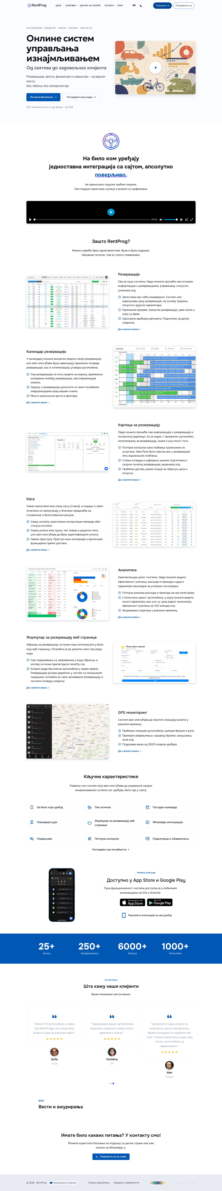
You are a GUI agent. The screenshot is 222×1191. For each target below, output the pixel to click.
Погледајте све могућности (109, 849)
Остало (109, 5)
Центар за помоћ (90, 5)
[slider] (92, 219)
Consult (192, 1182)
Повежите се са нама (112, 1156)
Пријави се (162, 5)
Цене (58, 5)
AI (185, 1182)
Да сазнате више (128, 329)
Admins (179, 1182)
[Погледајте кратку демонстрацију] (155, 67)
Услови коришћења (98, 1182)
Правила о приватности (126, 1182)
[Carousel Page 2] (113, 1083)
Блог (120, 5)
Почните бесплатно (41, 97)
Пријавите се (184, 5)
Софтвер (71, 5)
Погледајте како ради (81, 97)
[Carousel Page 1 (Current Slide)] (110, 1083)
